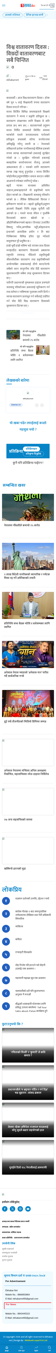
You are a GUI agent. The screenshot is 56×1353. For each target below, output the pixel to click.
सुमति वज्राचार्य (8, 1249)
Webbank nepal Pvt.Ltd (36, 1340)
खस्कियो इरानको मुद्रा (15, 868)
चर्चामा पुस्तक (7, 1256)
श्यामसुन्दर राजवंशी (9, 1253)
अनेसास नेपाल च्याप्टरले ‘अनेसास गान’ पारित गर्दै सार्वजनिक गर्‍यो (26, 674)
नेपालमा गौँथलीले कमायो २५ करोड (22, 525)
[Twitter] (37, 405)
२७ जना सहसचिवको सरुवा (18, 819)
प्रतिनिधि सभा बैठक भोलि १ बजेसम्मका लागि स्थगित (27, 625)
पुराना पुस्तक (7, 1260)
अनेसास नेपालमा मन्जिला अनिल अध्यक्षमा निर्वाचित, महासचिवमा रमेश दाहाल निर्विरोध (26, 772)
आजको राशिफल (12, 15)
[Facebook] (42, 405)
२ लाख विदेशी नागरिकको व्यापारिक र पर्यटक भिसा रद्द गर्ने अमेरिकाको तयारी (27, 576)
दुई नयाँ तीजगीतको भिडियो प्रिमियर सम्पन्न (25, 721)
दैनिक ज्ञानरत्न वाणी (34, 15)
